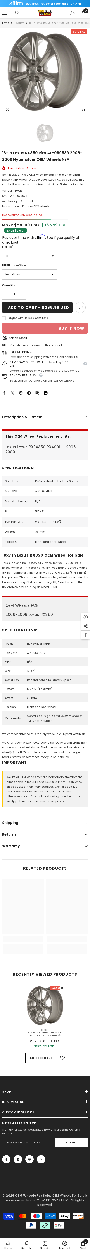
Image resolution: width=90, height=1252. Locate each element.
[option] (45, 71)
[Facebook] (4, 393)
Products (19, 23)
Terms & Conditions (36, 318)
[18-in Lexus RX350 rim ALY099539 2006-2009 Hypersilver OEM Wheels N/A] (45, 1006)
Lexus (18, 190)
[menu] (4, 13)
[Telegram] (29, 393)
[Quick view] (62, 988)
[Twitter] (12, 393)
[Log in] (72, 13)
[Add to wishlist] (62, 1058)
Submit (71, 1142)
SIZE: (7, 247)
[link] (80, 307)
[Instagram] (18, 1159)
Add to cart (41, 1058)
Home (5, 23)
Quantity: (9, 285)
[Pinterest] (21, 393)
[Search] (17, 13)
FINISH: (14, 265)
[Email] (37, 393)
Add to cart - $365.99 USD (38, 307)
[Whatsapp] (46, 393)
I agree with (16, 318)
